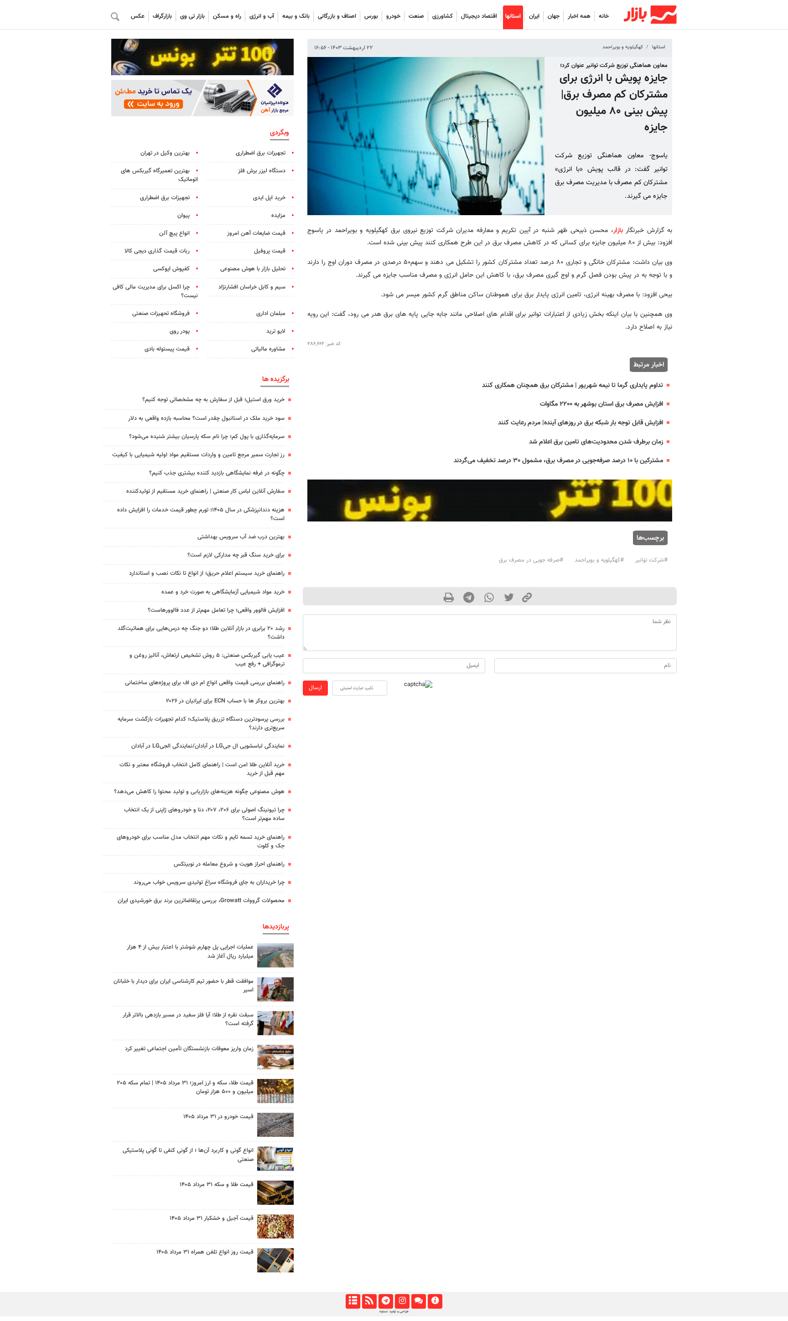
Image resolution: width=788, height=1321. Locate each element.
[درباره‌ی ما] (435, 1301)
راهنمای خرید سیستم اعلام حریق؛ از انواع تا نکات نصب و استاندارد (207, 573)
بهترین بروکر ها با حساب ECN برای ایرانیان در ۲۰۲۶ (225, 701)
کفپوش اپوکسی (171, 268)
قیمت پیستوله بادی (167, 349)
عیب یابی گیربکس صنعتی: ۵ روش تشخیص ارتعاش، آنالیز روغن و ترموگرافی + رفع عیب (207, 660)
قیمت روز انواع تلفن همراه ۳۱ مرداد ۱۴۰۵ (205, 1252)
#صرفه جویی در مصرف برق (531, 560)
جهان (554, 16)
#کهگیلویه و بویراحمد (599, 560)
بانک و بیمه (296, 16)
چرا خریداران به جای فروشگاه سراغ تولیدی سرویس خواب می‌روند (209, 882)
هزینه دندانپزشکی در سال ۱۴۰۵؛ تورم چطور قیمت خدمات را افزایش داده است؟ (201, 514)
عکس (138, 16)
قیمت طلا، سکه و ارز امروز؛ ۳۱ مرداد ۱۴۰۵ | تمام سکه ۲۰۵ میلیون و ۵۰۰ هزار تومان (185, 1087)
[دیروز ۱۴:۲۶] (275, 989)
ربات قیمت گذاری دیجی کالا (157, 251)
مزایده (278, 215)
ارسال (315, 687)
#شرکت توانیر (651, 560)
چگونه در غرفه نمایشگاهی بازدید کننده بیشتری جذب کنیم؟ (217, 473)
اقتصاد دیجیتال (479, 16)
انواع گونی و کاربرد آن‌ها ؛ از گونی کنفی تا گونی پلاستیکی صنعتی (188, 1155)
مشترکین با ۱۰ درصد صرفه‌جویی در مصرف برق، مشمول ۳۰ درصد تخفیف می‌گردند (558, 460)
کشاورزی (442, 16)
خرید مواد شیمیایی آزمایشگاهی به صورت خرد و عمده (223, 592)
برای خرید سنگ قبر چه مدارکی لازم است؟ (236, 555)
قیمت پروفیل (269, 251)
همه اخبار (579, 16)
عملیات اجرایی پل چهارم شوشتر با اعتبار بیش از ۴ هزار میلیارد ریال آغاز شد (190, 951)
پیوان (183, 215)
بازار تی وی (192, 16)
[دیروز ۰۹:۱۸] (275, 1057)
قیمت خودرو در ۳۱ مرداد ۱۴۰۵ (218, 1116)
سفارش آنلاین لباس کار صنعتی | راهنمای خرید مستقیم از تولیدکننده (205, 491)
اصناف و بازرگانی (337, 16)
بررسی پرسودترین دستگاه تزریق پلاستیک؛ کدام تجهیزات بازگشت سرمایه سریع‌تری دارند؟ (201, 724)
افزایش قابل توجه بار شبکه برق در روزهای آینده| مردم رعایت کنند (580, 423)
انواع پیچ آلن (174, 233)
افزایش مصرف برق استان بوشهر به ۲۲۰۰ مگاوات (601, 404)
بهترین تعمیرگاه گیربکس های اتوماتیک (159, 175)
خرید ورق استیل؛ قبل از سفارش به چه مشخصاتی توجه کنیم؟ (213, 399)
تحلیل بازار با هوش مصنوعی (252, 268)
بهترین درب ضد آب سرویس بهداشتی (241, 537)
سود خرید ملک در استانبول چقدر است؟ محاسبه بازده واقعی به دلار (206, 418)
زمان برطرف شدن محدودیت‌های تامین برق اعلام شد (596, 442)
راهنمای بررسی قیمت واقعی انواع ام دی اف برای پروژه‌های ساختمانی (205, 682)
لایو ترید (275, 331)
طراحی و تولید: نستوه (394, 1311)
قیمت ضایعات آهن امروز (256, 233)
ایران (534, 16)
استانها (513, 16)
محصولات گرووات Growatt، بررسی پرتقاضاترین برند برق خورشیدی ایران (201, 900)
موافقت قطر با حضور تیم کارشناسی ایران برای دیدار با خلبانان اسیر (184, 986)
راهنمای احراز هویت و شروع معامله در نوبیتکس (229, 864)
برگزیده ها (275, 379)
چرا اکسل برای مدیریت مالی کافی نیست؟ (155, 291)
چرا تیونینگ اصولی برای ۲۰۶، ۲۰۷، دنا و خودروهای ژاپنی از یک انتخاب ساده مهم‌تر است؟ (204, 814)
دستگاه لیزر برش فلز (261, 170)
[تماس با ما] (418, 1301)
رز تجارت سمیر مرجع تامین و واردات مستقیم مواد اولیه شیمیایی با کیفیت (198, 454)
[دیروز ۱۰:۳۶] (275, 1226)
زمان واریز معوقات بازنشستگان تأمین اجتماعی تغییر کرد (189, 1048)
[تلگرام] (385, 1301)
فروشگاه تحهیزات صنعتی (161, 313)
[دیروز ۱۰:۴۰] (275, 955)
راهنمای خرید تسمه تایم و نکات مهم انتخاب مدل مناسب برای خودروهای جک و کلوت (201, 842)
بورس (371, 16)
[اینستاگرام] (402, 1301)
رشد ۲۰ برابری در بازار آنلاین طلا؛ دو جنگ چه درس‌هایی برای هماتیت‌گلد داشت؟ (201, 633)
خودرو (393, 16)
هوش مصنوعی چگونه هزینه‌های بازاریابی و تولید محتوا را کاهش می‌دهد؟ (199, 791)
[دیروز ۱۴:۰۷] (275, 1091)
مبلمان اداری (270, 313)
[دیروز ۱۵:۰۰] (275, 1023)
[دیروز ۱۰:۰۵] (275, 1125)
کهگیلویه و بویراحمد (622, 47)
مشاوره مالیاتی (268, 349)
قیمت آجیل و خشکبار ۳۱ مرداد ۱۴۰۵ (212, 1218)
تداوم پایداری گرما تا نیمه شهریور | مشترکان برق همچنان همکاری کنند (572, 385)
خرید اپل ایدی (269, 197)
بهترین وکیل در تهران (165, 153)
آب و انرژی (261, 16)
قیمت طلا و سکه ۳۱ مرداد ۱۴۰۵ (217, 1184)
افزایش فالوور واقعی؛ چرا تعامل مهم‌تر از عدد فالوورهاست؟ (216, 610)
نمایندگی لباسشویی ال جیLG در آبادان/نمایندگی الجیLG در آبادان (208, 746)
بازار (618, 230)
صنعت (416, 16)
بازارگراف (162, 16)
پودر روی (180, 331)
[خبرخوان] (369, 1301)
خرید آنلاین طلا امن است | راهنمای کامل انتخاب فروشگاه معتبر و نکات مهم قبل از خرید (202, 769)
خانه (604, 16)
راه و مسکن (227, 16)
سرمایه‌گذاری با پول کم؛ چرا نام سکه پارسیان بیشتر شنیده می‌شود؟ (207, 436)
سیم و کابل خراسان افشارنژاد (251, 287)
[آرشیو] (352, 1301)
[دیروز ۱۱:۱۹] (275, 1193)
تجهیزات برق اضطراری (260, 153)
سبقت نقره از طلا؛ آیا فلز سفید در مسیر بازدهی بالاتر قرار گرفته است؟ (188, 1019)
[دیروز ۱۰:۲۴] (275, 1158)
